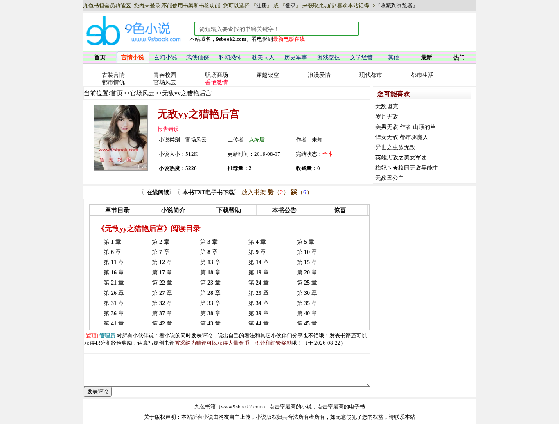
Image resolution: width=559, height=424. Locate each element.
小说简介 (173, 210)
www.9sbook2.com (242, 407)
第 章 (112, 242)
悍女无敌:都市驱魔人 (401, 137)
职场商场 (216, 75)
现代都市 (370, 75)
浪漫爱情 (319, 75)
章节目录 (117, 210)
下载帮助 (228, 210)
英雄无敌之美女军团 (401, 158)
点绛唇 (257, 140)
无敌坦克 (386, 106)
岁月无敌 (386, 117)
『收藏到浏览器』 (396, 5)
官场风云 (164, 82)
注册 (261, 5)
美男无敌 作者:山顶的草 (405, 127)
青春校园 (164, 75)
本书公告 (284, 210)
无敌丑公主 (389, 178)
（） (278, 192)
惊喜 (340, 210)
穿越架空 (267, 75)
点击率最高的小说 (290, 407)
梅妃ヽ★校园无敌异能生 (406, 168)
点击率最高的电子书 (341, 407)
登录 (290, 5)
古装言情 (113, 75)
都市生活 (422, 75)
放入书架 (253, 192)
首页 (116, 93)
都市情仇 (113, 82)
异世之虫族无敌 (395, 147)
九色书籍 (205, 407)
